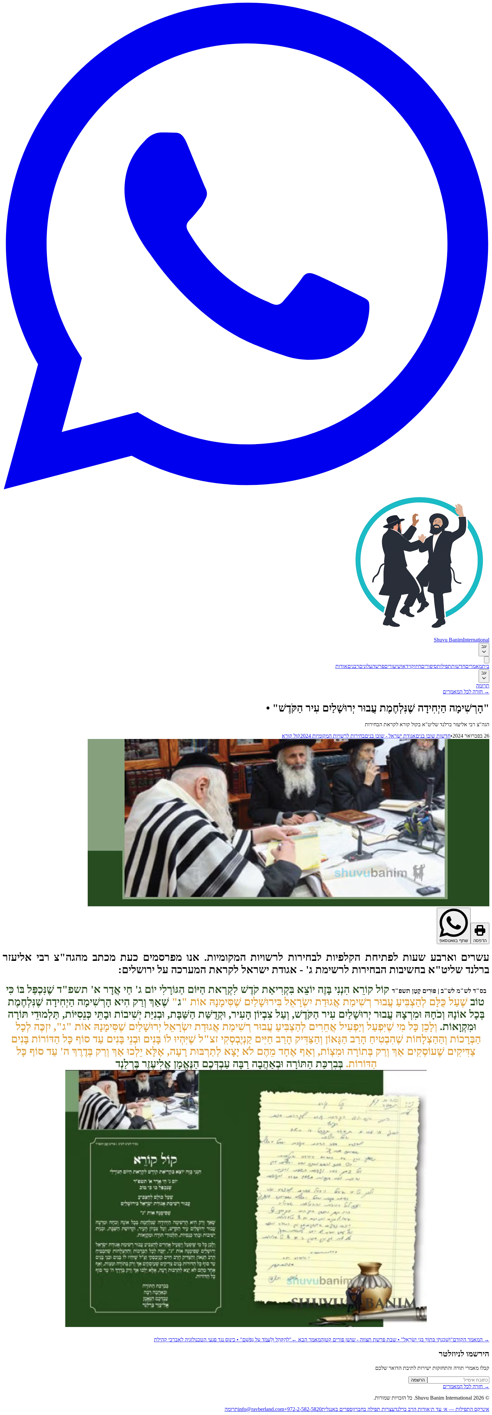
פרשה (378, 666)
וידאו (406, 666)
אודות (341, 666)
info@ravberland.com (261, 1409)
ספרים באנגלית (337, 1409)
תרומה (482, 685)
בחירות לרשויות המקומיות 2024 (332, 736)
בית (485, 666)
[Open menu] (486, 659)
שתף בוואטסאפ (453, 940)
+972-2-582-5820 (303, 1409)
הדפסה (480, 940)
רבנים (353, 666)
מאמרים (473, 666)
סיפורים (429, 666)
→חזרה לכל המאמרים (466, 691)
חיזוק (416, 666)
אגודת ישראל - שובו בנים (390, 736)
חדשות (458, 666)
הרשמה (418, 1380)
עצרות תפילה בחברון (373, 1409)
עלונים (365, 666)
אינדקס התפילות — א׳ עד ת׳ (459, 1409)
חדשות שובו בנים (433, 736)
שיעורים (392, 666)
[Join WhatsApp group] (246, 487)
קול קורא (291, 736)
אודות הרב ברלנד (412, 1409)
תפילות (444, 666)
